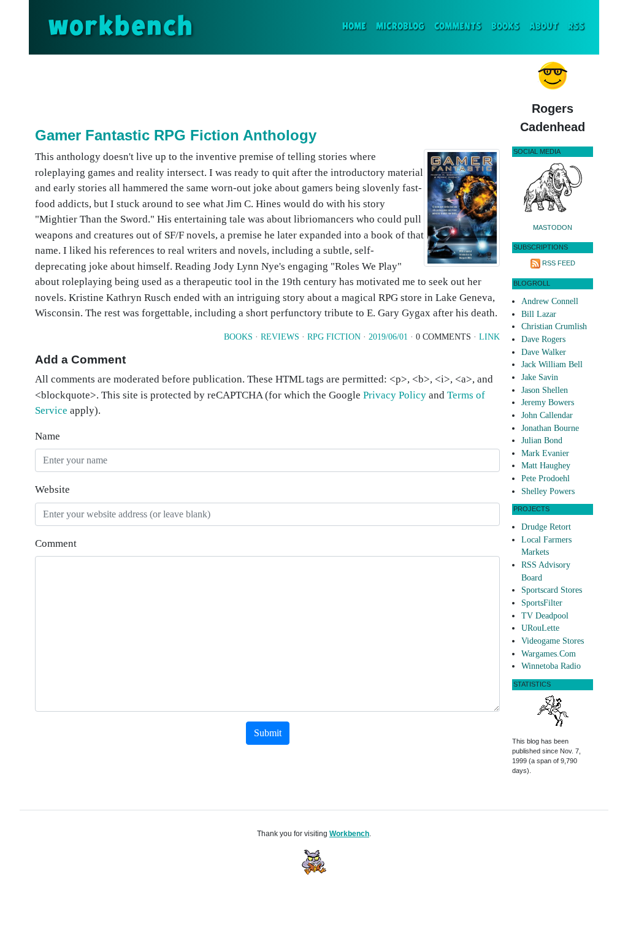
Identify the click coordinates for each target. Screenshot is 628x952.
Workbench (349, 833)
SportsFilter (541, 602)
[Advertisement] (267, 88)
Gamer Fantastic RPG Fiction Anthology (175, 135)
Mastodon (552, 227)
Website (52, 489)
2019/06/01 (388, 336)
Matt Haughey (545, 465)
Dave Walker (543, 352)
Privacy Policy (394, 395)
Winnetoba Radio (551, 666)
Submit (267, 733)
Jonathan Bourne (550, 428)
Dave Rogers (543, 339)
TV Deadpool (545, 615)
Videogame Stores (552, 640)
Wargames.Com (548, 653)
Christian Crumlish (554, 326)
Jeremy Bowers (547, 402)
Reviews (280, 336)
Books (505, 26)
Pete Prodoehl (545, 478)
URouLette (540, 628)
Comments (457, 26)
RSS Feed (558, 263)
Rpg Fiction (334, 336)
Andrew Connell (549, 301)
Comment (56, 543)
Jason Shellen (544, 390)
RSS (576, 26)
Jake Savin (539, 377)
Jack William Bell (552, 364)
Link (489, 336)
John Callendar (547, 415)
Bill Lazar (538, 314)
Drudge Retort (546, 526)
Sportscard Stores (551, 590)
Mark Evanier (545, 453)
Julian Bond (541, 440)
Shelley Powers (548, 491)
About (543, 26)
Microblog (400, 26)
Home (356, 26)
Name (47, 436)
